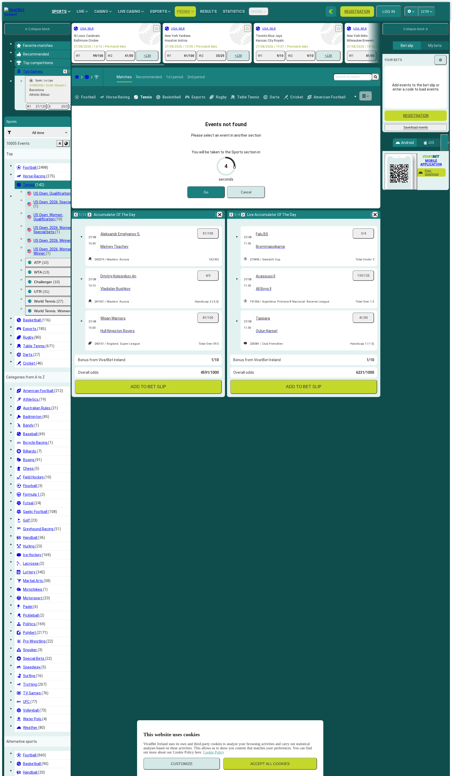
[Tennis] (87, 77)
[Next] (89, 215)
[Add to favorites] (156, 28)
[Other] (365, 96)
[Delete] (220, 214)
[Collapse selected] (59, 143)
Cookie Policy (213, 752)
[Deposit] (331, 11)
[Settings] (440, 60)
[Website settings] (410, 11)
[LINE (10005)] (77, 77)
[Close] (444, 142)
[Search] (375, 77)
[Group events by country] (66, 143)
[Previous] (65, 71)
